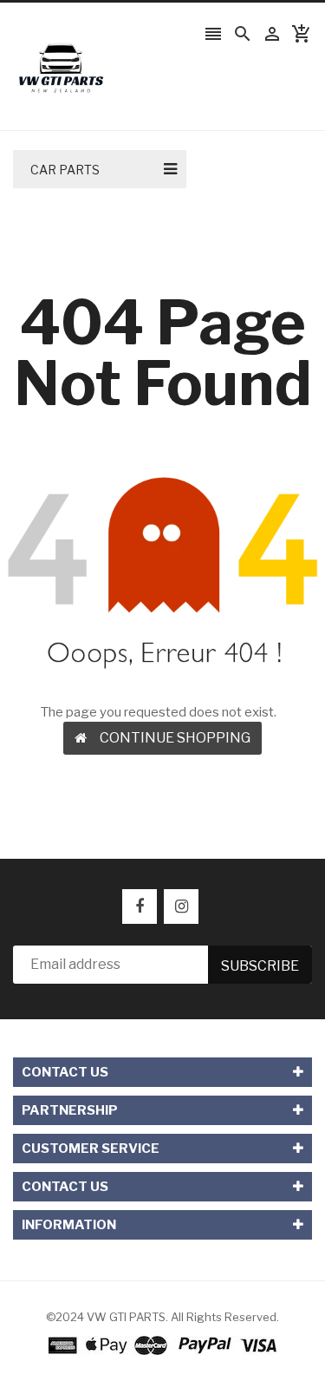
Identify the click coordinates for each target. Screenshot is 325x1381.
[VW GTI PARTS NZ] (162, 1345)
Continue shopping (175, 738)
